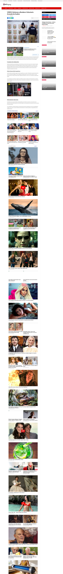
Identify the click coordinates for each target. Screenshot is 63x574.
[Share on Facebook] (8, 18)
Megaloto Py (37, 8)
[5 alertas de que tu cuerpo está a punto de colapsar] (49, 50)
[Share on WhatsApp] (11, 18)
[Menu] (3, 8)
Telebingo (19, 8)
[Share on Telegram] (13, 18)
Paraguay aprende (20, 0)
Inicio (6, 8)
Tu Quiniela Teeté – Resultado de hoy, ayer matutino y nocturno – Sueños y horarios (50, 32)
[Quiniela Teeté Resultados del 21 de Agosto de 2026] (49, 73)
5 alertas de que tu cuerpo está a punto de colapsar (49, 52)
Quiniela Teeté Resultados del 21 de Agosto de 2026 (49, 75)
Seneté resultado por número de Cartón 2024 (51, 42)
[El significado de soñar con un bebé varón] (49, 84)
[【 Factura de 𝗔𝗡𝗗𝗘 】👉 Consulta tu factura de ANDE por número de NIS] (44, 37)
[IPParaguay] (7, 4)
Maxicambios (15, 0)
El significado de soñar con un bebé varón (48, 87)
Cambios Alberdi (10, 0)
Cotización (11, 8)
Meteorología (25, 8)
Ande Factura (31, 8)
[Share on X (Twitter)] (9, 18)
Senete (15, 8)
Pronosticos (44, 56)
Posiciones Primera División (26, 0)
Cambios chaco (5, 0)
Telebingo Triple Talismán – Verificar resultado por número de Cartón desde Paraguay (48, 23)
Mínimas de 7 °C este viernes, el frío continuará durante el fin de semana (49, 63)
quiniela (43, 68)
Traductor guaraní (40, 0)
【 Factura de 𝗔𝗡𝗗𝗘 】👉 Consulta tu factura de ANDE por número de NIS (51, 37)
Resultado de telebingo (34, 0)
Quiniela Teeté (43, 8)
